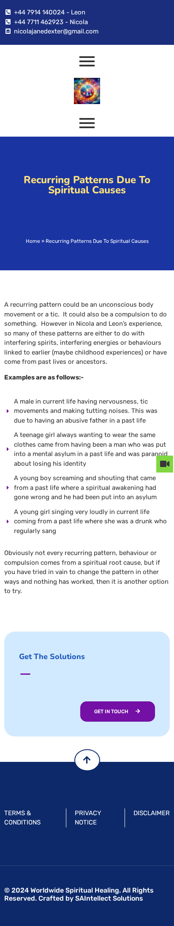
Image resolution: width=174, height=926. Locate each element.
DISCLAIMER (151, 813)
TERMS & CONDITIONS (22, 818)
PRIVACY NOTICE (88, 818)
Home (33, 241)
